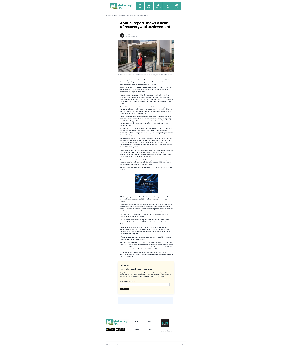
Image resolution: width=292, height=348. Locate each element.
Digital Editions (183, 344)
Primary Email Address (127, 281)
